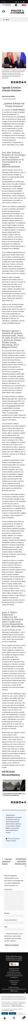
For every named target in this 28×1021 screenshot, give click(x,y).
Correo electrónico (10, 920)
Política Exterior (14, 987)
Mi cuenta (4, 1018)
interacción (14, 563)
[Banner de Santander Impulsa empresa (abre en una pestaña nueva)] (14, 5)
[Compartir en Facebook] (12, 82)
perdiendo (12, 406)
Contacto (4, 1)
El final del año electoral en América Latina (20, 861)
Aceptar (5, 1013)
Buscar (14, 1018)
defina (23, 513)
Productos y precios (14, 972)
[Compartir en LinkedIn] (20, 82)
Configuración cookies (16, 1004)
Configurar (20, 1013)
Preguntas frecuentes (14, 974)
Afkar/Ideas (14, 991)
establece (13, 442)
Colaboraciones (14, 980)
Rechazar (12, 1013)
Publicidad (14, 982)
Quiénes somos (14, 968)
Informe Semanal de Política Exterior (14, 989)
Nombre (7, 913)
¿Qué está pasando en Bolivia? (7, 861)
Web (5, 927)
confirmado (19, 438)
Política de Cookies (9, 1010)
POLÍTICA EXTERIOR (8, 96)
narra (4, 353)
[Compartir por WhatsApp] (17, 82)
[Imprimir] (25, 82)
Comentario (8, 889)
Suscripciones (14, 970)
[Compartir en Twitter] (14, 82)
